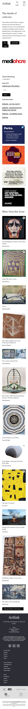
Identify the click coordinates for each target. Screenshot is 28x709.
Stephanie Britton (6, 309)
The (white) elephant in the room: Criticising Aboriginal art (11, 341)
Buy (5, 43)
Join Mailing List (7, 664)
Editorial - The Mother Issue (12, 114)
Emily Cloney (5, 604)
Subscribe (15, 43)
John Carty (4, 505)
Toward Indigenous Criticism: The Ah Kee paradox (13, 242)
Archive (5, 654)
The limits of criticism (8, 503)
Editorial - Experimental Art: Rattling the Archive (12, 108)
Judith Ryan (5, 531)
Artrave (4, 306)
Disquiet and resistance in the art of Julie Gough (13, 528)
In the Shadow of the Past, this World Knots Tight (12, 462)
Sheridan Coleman (6, 465)
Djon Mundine (5, 580)
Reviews (6, 652)
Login (5, 46)
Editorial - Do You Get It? (11, 104)
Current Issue (7, 650)
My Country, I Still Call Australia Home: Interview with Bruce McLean (13, 397)
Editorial (4, 90)
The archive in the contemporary (11, 602)
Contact (5, 680)
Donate (5, 678)
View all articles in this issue (12, 609)
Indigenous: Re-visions (10, 86)
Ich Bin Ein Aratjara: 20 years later (11, 578)
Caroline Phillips (6, 440)
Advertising (6, 676)
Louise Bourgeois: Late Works (10, 437)
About (5, 674)
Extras (5, 658)
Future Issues (7, 668)
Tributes (6, 656)
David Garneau (5, 246)
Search (5, 682)
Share (5, 95)
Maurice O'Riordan (6, 345)
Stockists (6, 666)
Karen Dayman (5, 281)
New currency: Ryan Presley (10, 361)
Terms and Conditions (16, 701)
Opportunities (7, 670)
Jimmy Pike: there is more (9, 279)
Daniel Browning (8, 76)
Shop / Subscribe (8, 662)
